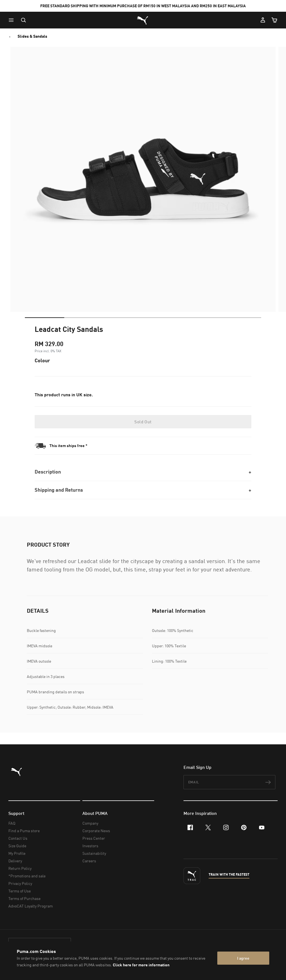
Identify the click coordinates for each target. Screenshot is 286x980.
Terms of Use (19, 891)
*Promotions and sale (27, 875)
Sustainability (94, 853)
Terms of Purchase (24, 898)
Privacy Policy (20, 883)
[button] (12, 20)
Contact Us (17, 838)
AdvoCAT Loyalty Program (30, 906)
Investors (90, 845)
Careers (89, 860)
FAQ (11, 823)
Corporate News (96, 830)
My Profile (16, 853)
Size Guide (17, 845)
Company (90, 823)
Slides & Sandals (32, 36)
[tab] (44, 318)
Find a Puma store (24, 830)
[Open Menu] (12, 20)
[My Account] (263, 20)
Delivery (15, 860)
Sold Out (142, 421)
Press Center (93, 838)
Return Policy (20, 868)
